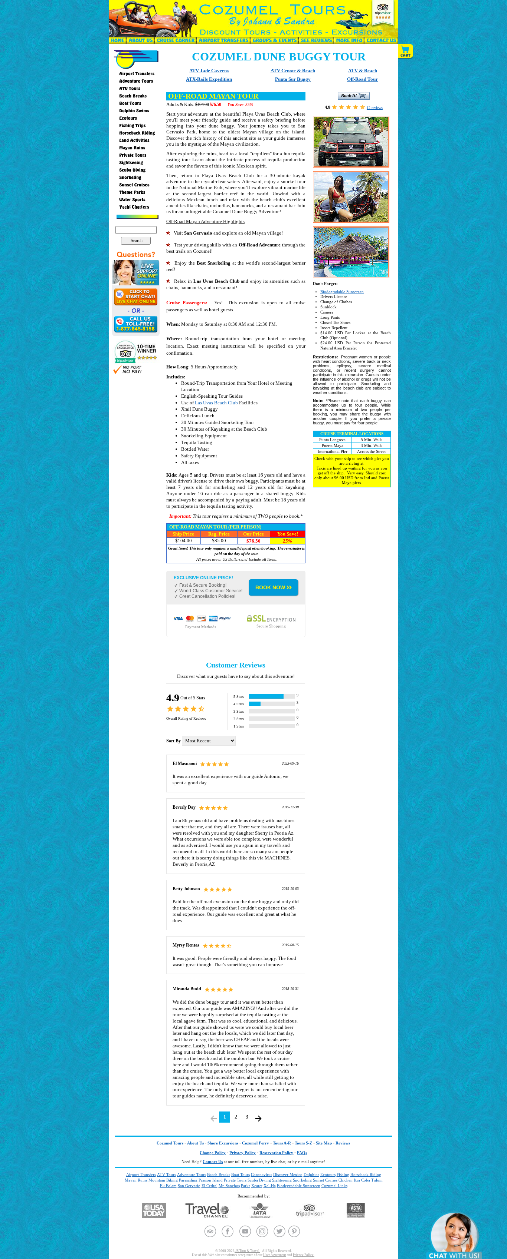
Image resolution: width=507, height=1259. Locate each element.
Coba (365, 1180)
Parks (245, 1185)
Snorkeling (302, 1180)
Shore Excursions (222, 1143)
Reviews (343, 1143)
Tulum (377, 1180)
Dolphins (311, 1174)
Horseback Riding (365, 1174)
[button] (406, 51)
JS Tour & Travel (247, 1251)
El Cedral (209, 1185)
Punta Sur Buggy (293, 79)
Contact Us (213, 1162)
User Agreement (274, 1255)
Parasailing (188, 1180)
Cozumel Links (334, 1185)
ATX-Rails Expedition (209, 79)
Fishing (343, 1174)
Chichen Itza (349, 1180)
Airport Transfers (141, 1174)
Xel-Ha (270, 1185)
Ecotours (328, 1174)
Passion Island (211, 1180)
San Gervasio (189, 1185)
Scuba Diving (259, 1180)
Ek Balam (168, 1185)
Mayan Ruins (136, 1180)
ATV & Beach (362, 70)
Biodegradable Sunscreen (342, 292)
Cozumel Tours (170, 1143)
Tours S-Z (303, 1143)
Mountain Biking (163, 1180)
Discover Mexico (287, 1174)
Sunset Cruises (325, 1180)
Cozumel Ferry (255, 1143)
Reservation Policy (276, 1153)
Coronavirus (261, 1174)
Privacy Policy (242, 1153)
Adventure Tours (191, 1174)
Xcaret (256, 1185)
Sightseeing (282, 1180)
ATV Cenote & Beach (293, 70)
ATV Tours (166, 1174)
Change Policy (213, 1153)
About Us (195, 1143)
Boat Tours (240, 1174)
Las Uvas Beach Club (216, 402)
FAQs (302, 1153)
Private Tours (235, 1180)
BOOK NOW (270, 587)
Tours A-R (282, 1143)
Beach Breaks (218, 1174)
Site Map (324, 1143)
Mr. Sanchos (229, 1185)
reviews (375, 108)
